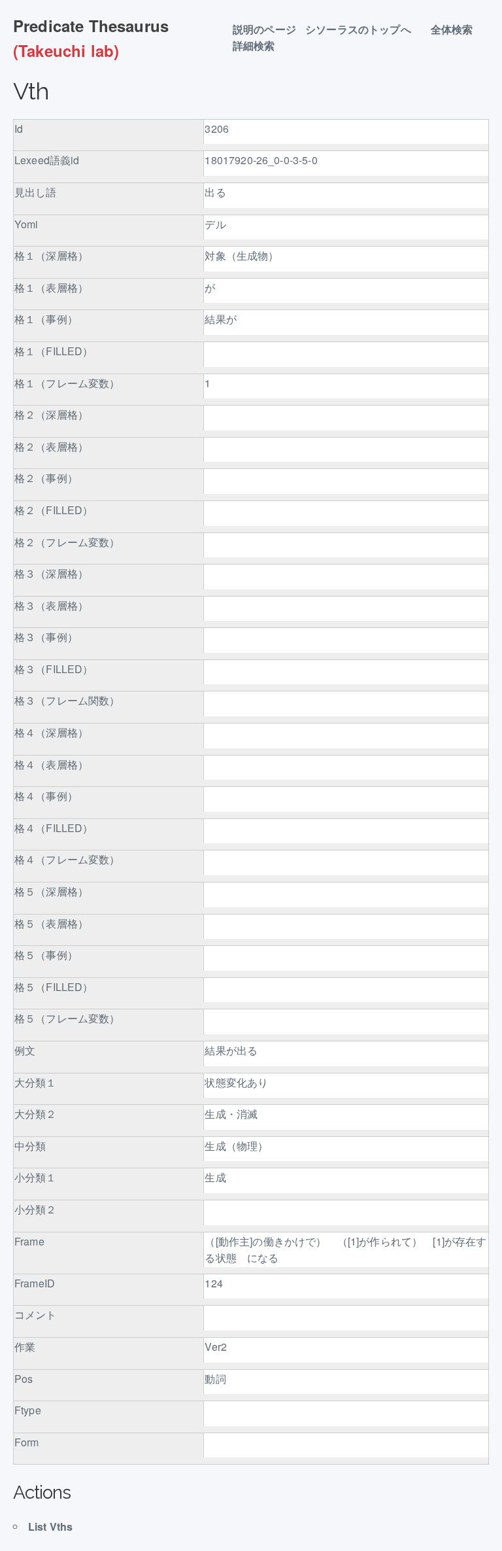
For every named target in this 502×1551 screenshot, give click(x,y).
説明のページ (264, 30)
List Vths (50, 1526)
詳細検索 (259, 46)
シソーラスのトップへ (363, 30)
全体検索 (457, 30)
